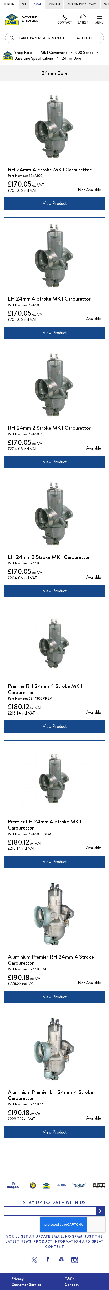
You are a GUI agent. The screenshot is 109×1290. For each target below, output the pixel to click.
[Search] (12, 37)
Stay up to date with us (54, 1202)
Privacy (17, 1279)
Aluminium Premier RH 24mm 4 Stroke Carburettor (51, 960)
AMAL (37, 4)
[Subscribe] (100, 1211)
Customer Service (26, 1284)
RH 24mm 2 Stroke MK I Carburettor (49, 428)
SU (24, 4)
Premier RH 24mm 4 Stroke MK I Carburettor (45, 689)
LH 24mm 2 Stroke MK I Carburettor (49, 557)
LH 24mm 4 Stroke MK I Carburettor (49, 299)
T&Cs (70, 1279)
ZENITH (54, 4)
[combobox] (54, 38)
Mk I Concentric (54, 52)
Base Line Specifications (34, 58)
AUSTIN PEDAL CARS (82, 4)
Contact (64, 22)
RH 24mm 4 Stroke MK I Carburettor (50, 169)
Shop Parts (23, 52)
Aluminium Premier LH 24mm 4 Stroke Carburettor (50, 1095)
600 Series (84, 52)
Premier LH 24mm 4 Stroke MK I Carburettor (44, 825)
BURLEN (9, 4)
